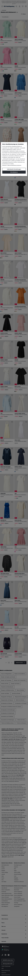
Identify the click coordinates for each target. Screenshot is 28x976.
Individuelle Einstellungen (14, 169)
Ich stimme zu (14, 172)
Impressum (19, 165)
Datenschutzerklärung (11, 165)
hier (24, 162)
